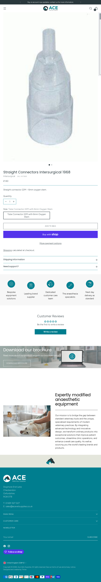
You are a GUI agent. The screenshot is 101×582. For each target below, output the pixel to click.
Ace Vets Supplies (24, 567)
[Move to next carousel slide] (95, 378)
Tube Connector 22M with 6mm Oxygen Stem (26, 215)
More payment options (51, 243)
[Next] (81, 2)
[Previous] (20, 2)
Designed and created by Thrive (14, 569)
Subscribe (92, 537)
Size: (27, 209)
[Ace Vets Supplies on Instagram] (9, 546)
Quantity (7, 196)
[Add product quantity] (13, 201)
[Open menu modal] (4, 8)
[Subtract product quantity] (5, 201)
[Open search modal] (90, 8)
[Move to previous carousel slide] (89, 378)
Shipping (7, 250)
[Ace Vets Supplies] (50, 8)
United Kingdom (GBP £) (15, 563)
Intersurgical (9, 176)
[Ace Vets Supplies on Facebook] (4, 546)
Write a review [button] (51, 331)
